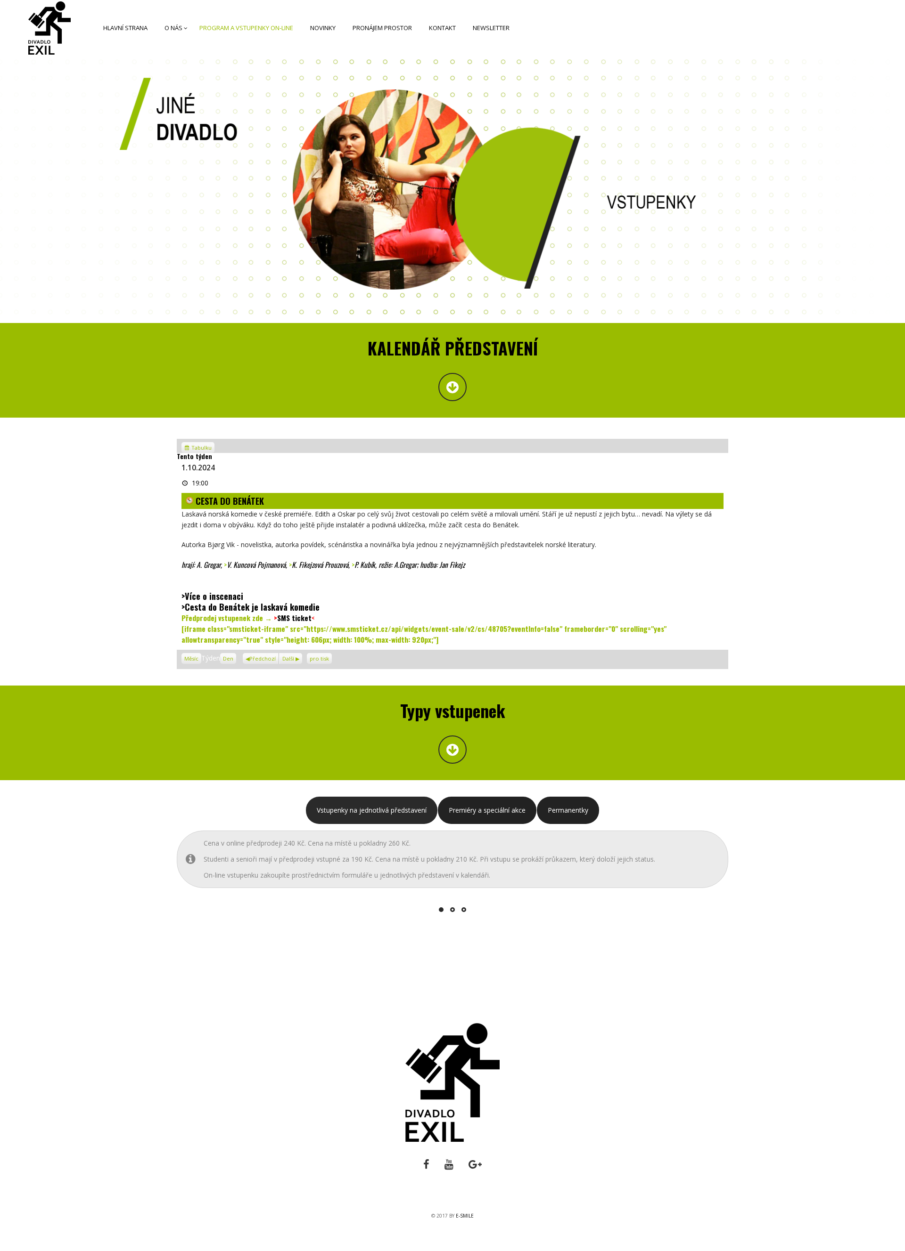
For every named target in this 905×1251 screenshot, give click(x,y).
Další (288, 658)
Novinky (323, 28)
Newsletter (491, 28)
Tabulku (202, 447)
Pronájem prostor (382, 28)
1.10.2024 (198, 467)
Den (228, 658)
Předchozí (262, 658)
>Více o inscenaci (212, 595)
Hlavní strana (125, 28)
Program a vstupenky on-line (246, 28)
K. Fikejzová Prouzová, (322, 564)
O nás (173, 28)
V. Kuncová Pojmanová (256, 564)
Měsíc (191, 658)
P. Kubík (364, 564)
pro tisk (321, 657)
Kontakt (442, 28)
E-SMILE (465, 1215)
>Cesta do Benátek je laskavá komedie (250, 606)
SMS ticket (294, 618)
